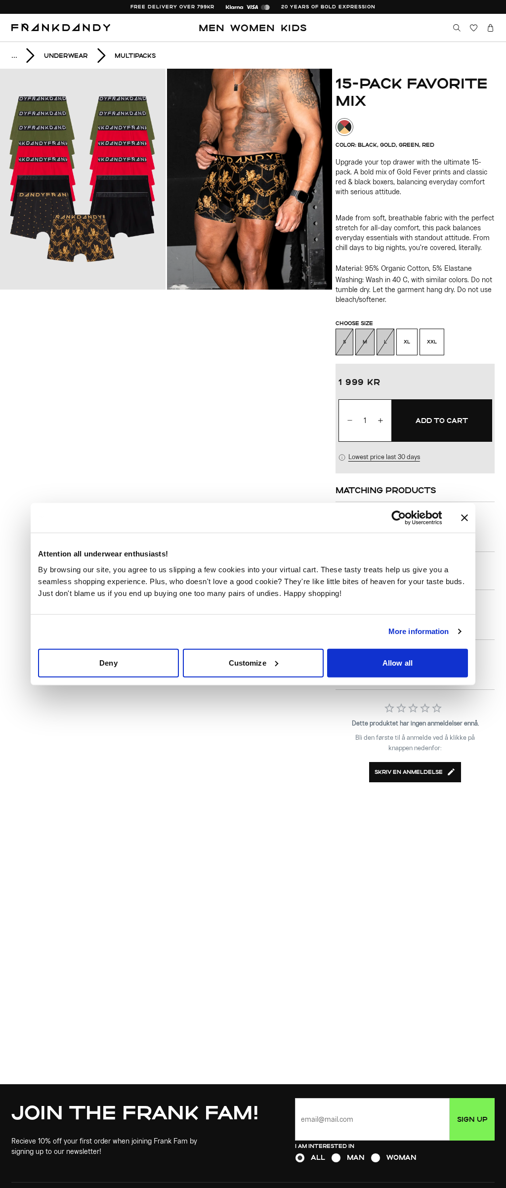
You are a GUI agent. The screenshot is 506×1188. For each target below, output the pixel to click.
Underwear (66, 55)
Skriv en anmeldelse (409, 772)
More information (418, 631)
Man (356, 1157)
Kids (294, 27)
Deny (108, 662)
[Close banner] (464, 517)
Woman (401, 1157)
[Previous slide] (83, 179)
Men (212, 27)
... (14, 55)
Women (252, 27)
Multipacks (135, 55)
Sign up (472, 1119)
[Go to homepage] (61, 27)
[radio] (300, 1158)
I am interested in (324, 1146)
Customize (247, 662)
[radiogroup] (395, 1158)
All (318, 1157)
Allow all (397, 662)
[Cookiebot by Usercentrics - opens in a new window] (406, 517)
